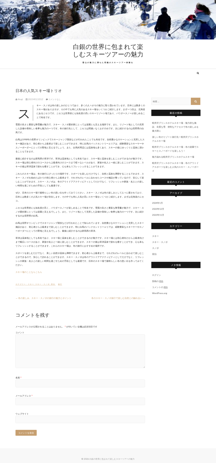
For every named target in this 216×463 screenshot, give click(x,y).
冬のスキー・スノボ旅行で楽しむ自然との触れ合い (118, 298)
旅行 (60, 284)
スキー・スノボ (42, 284)
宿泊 (53, 284)
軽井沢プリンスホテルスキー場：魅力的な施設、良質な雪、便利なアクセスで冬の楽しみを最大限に (175, 127)
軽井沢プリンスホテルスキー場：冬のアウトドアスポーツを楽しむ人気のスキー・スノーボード (175, 167)
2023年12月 (158, 209)
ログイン (156, 275)
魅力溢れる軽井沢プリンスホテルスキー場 (173, 156)
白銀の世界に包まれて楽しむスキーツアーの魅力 (108, 50)
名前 (18, 377)
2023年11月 (158, 215)
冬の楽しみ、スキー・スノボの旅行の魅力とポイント (43, 298)
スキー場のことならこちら (28, 272)
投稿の (157, 281)
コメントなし (54, 99)
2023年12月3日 (35, 99)
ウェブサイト (22, 413)
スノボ (155, 248)
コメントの (160, 287)
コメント (19, 332)
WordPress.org (159, 293)
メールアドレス (24, 395)
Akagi (20, 99)
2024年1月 (157, 203)
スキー (31, 284)
